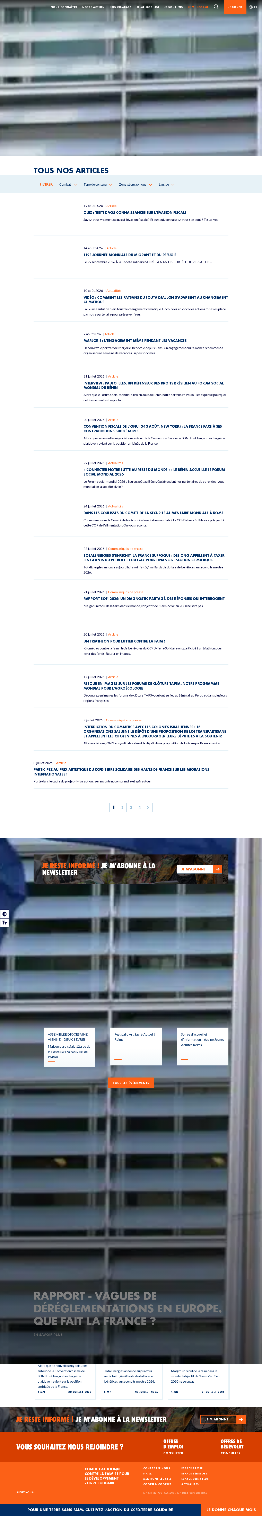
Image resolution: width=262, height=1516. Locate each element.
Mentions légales (157, 1479)
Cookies (164, 1484)
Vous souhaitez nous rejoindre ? (70, 1447)
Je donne (235, 7)
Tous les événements (131, 1083)
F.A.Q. (147, 1473)
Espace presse (192, 1468)
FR (255, 7)
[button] (199, 869)
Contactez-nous (156, 1468)
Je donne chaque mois (231, 1509)
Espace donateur (195, 1479)
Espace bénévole (194, 1473)
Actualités (190, 1484)
